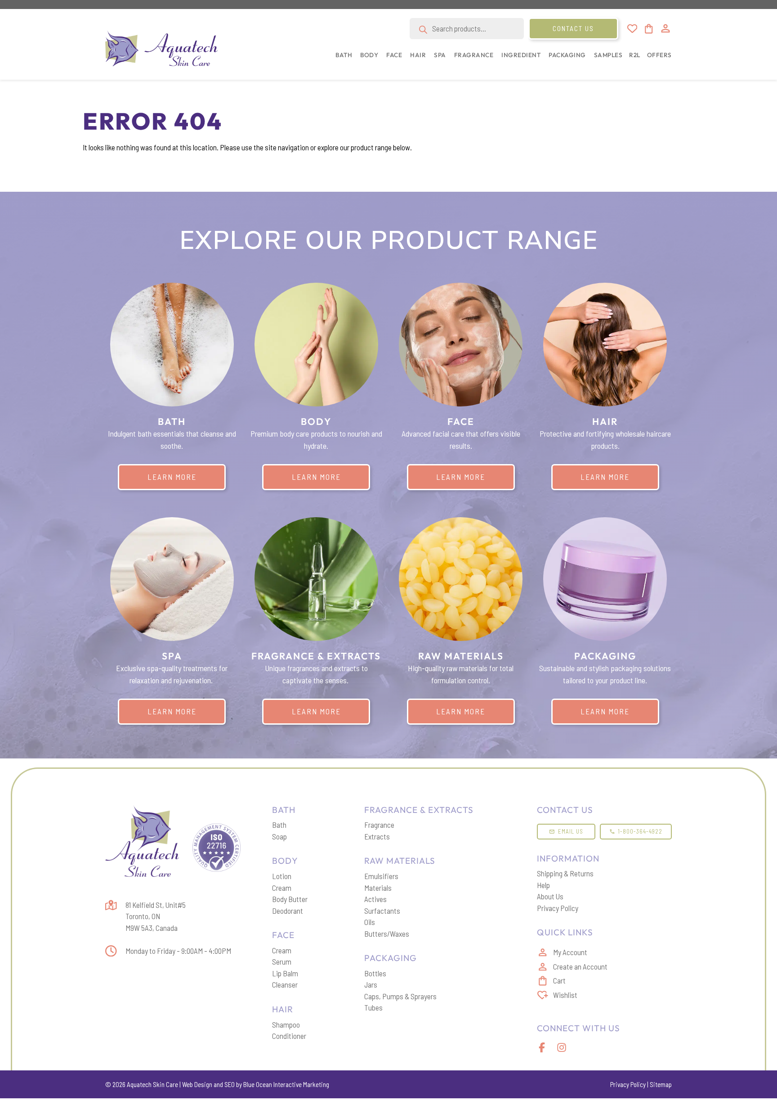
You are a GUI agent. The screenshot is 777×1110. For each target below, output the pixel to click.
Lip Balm (285, 973)
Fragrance (379, 824)
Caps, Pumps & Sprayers (400, 996)
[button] (342, 59)
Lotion (281, 875)
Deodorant (287, 910)
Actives (375, 898)
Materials (378, 887)
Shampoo (286, 1024)
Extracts (377, 836)
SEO (229, 1084)
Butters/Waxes (386, 933)
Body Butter (290, 898)
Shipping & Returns (565, 873)
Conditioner (289, 1035)
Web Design (197, 1084)
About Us (550, 896)
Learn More (171, 476)
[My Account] (665, 28)
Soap (279, 836)
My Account (570, 952)
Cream (281, 887)
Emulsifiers (381, 875)
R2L (634, 55)
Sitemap (661, 1084)
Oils (369, 921)
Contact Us (573, 28)
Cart (559, 980)
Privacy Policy (557, 907)
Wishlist (565, 994)
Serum (281, 961)
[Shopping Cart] (648, 29)
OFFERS (659, 55)
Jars (370, 984)
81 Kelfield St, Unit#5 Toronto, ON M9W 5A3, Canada (155, 916)
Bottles (375, 973)
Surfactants (382, 910)
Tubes (373, 1007)
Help (543, 884)
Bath (279, 824)
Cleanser (285, 984)
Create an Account (580, 966)
